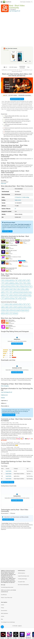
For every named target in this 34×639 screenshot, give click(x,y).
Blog (2, 619)
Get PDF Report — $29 (7, 231)
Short (15, 289)
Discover (7, 298)
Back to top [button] (30, 627)
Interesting (8, 286)
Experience (20, 307)
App (11, 292)
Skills (18, 286)
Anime (11, 307)
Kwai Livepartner (9, 325)
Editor (20, 298)
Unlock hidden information (17, 343)
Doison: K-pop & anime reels (11, 268)
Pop (28, 304)
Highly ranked (18, 200)
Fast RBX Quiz (4, 594)
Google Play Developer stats (23, 576)
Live (7, 292)
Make (7, 307)
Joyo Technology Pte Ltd (17, 318)
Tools (25, 283)
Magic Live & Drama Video (25, 240)
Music (3, 292)
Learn (21, 283)
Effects (3, 295)
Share (19, 289)
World (11, 295)
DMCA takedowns (4, 613)
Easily (29, 283)
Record (3, 286)
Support (18, 310)
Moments (12, 280)
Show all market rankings (8, 482)
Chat (16, 298)
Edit (16, 280)
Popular (22, 310)
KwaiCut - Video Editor (10, 240)
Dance (7, 304)
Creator (26, 286)
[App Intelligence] (2, 626)
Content (20, 295)
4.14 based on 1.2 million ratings (22, 197)
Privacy (2, 607)
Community (16, 292)
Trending (29, 295)
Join (7, 295)
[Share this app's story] (25, 61)
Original (22, 286)
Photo (20, 304)
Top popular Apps (21, 581)
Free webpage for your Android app (8, 622)
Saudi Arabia (8, 471)
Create (23, 289)
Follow (16, 283)
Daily (28, 280)
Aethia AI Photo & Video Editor (12, 260)
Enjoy (20, 280)
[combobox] (25, 2)
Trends (7, 280)
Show (7, 313)
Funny (30, 292)
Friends (21, 292)
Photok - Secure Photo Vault (6, 597)
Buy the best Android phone (23, 584)
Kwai (3, 280)
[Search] (32, 2)
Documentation (4, 610)
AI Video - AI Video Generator (11, 245)
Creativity (15, 313)
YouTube (24, 260)
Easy (30, 286)
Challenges (12, 283)
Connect (15, 307)
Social (24, 298)
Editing (24, 295)
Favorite (25, 292)
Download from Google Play (17, 98)
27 (15, 208)
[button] (17, 400)
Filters (7, 283)
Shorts (25, 307)
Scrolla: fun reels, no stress (11, 250)
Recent (27, 310)
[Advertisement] (17, 29)
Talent (7, 310)
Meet (24, 280)
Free (11, 313)
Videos (7, 289)
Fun (3, 298)
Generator (16, 304)
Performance (12, 310)
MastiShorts (8, 255)
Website (3, 397)
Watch (27, 289)
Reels (11, 304)
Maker (3, 307)
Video (11, 289)
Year (3, 289)
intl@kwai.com (4, 395)
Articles (2, 616)
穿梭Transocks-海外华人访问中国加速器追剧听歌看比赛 (8, 591)
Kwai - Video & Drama (10, 320)
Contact (2, 604)
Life (3, 283)
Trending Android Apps (22, 578)
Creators (15, 295)
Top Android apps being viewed (7, 587)
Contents (13, 286)
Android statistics (21, 573)
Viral (24, 304)
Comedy (12, 298)
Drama (3, 313)
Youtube (3, 310)
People (29, 307)
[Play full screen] (30, 61)
